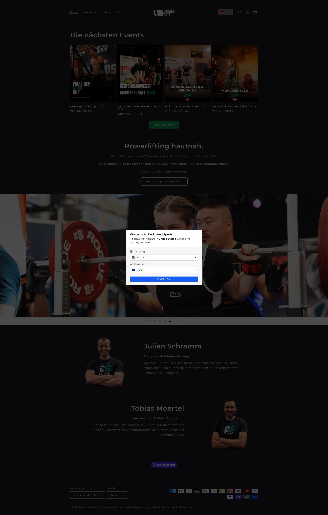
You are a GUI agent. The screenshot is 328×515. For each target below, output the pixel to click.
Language (140, 251)
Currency (139, 264)
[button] (164, 257)
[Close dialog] (199, 232)
